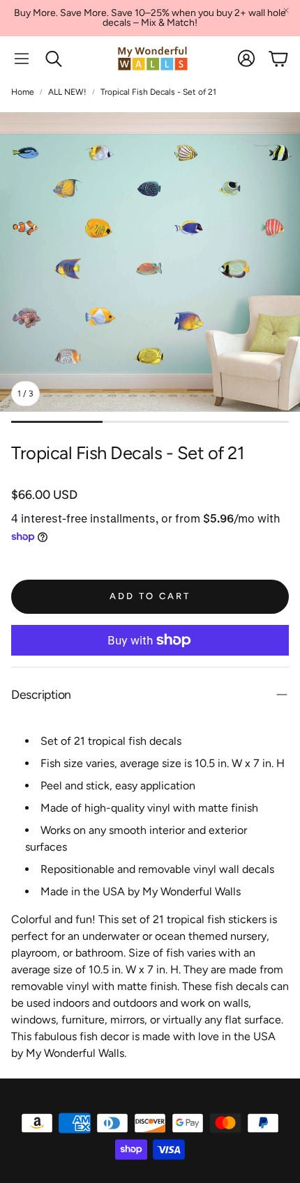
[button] (21, 58)
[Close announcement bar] (286, 10)
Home (22, 92)
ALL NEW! (67, 92)
